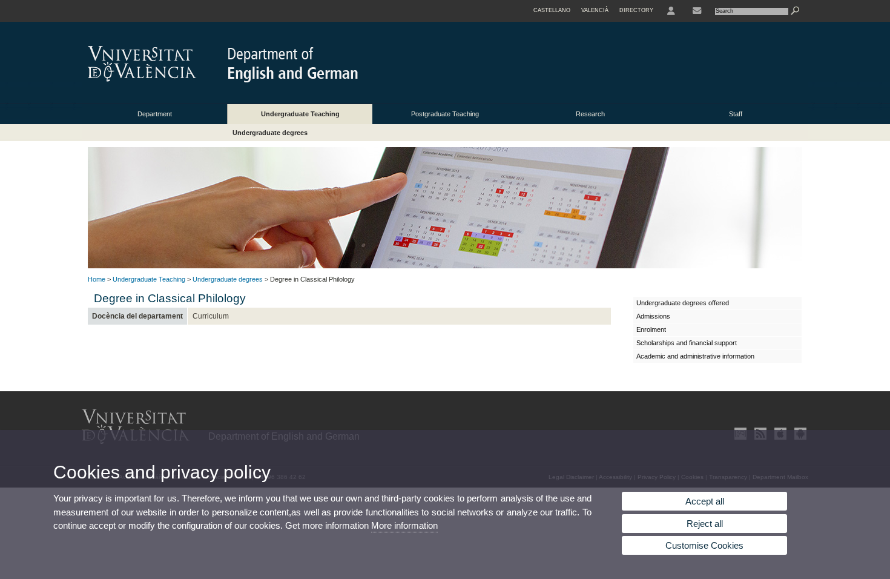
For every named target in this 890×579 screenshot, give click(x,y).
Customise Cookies (704, 545)
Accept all (704, 501)
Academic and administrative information (695, 356)
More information (404, 525)
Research (590, 113)
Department (154, 113)
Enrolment (651, 329)
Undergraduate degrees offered (682, 302)
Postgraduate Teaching (445, 113)
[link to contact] (697, 11)
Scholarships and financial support (686, 342)
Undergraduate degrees (270, 132)
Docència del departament (137, 316)
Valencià (594, 10)
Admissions (653, 316)
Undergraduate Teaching (300, 113)
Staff (735, 113)
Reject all (705, 523)
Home (96, 279)
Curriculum (211, 316)
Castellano (551, 10)
